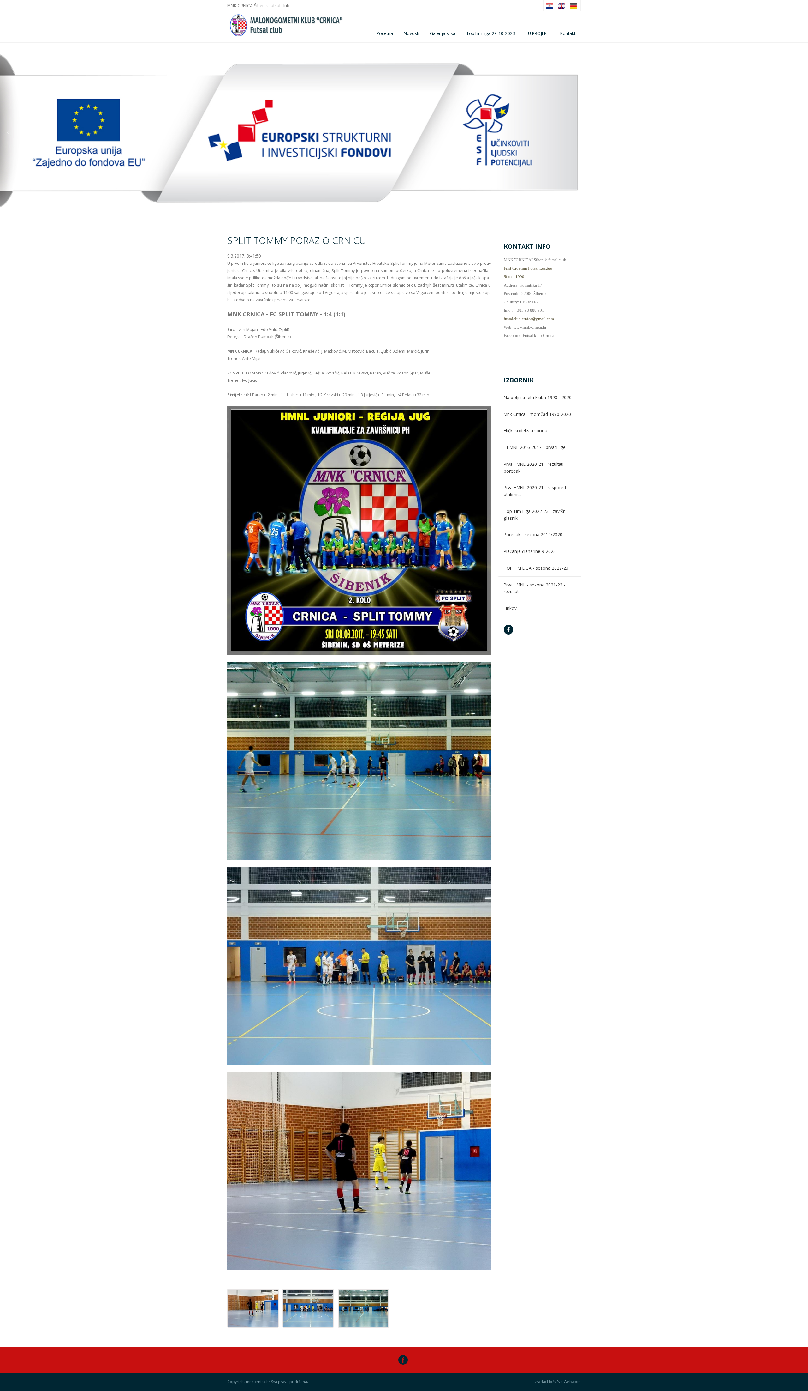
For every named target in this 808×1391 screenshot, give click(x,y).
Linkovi (511, 608)
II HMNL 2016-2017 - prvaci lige (535, 447)
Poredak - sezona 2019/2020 (533, 534)
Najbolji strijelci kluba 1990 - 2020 (538, 397)
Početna (385, 33)
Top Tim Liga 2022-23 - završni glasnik (535, 514)
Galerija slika (442, 33)
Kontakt (567, 33)
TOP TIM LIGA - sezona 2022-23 (536, 568)
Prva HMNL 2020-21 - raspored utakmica (535, 490)
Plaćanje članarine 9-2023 (530, 551)
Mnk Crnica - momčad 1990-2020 (537, 414)
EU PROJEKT (538, 33)
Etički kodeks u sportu (525, 431)
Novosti (411, 33)
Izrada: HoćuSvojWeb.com (557, 1381)
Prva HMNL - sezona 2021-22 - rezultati (534, 588)
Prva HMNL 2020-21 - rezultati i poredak (535, 467)
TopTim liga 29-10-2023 (490, 33)
